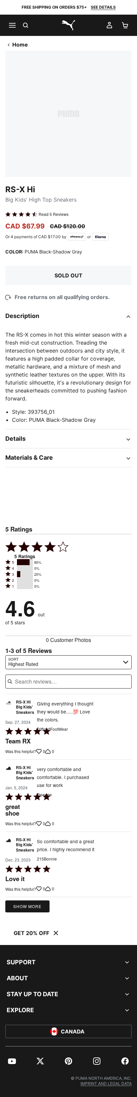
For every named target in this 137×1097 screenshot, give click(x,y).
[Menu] (12, 25)
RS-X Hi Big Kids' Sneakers (25, 707)
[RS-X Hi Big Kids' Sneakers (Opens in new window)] (8, 709)
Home (20, 44)
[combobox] (68, 662)
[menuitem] (12, 1061)
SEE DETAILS (103, 7)
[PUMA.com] (68, 25)
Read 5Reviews (53, 214)
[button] (25, 562)
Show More (27, 906)
